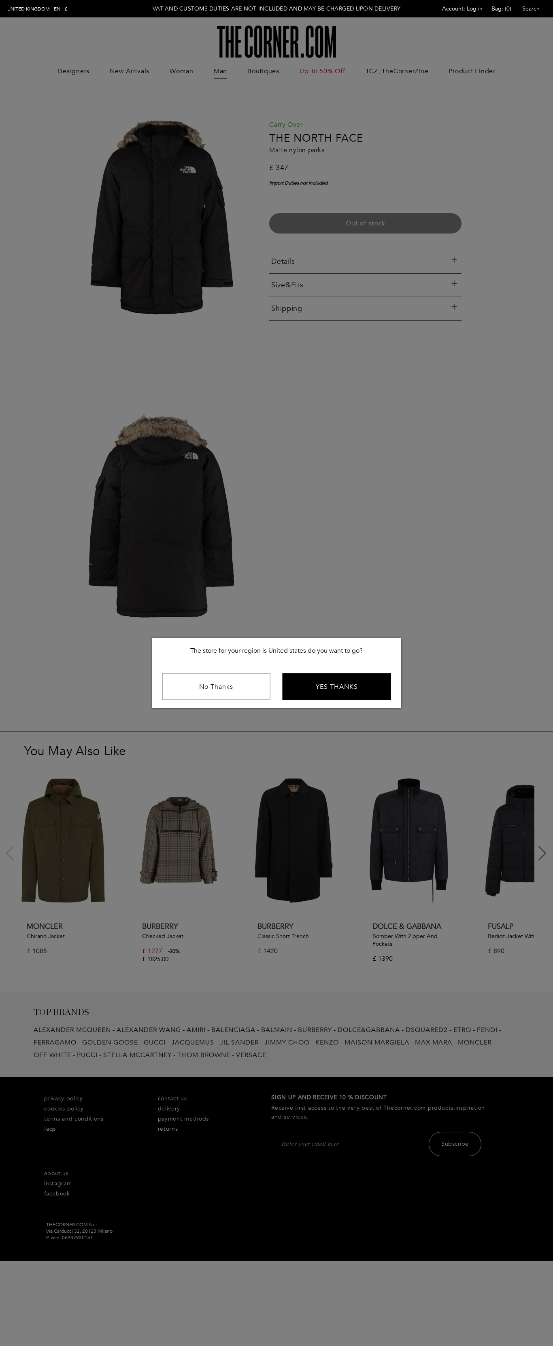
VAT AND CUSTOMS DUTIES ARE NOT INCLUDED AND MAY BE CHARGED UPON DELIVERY (276, 9)
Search (531, 9)
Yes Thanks (337, 686)
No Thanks (216, 686)
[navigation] (37, 8)
